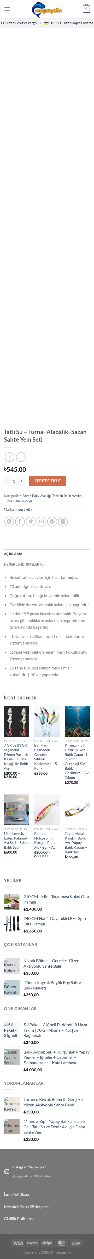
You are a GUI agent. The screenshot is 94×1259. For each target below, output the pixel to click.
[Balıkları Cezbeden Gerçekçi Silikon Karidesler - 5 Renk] (47, 721)
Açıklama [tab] (13, 554)
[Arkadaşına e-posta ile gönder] (41, 522)
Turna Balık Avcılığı (18, 501)
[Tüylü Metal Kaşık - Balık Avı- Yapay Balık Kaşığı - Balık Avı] (77, 809)
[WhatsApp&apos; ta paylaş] (9, 522)
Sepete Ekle (47, 480)
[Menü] (7, 9)
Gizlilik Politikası (19, 1218)
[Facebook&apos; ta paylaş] (20, 522)
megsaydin (23, 509)
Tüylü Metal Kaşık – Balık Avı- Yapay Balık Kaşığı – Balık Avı (76, 842)
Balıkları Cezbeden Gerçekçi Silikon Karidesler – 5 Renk (45, 756)
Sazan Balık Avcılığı (36, 496)
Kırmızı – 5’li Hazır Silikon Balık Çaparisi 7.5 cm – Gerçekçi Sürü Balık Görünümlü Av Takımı (77, 761)
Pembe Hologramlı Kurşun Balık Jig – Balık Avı (45, 840)
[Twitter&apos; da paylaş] (31, 522)
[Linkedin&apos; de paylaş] (63, 522)
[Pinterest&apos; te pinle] (52, 522)
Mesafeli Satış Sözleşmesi (27, 1206)
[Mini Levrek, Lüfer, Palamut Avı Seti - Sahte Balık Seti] (16, 809)
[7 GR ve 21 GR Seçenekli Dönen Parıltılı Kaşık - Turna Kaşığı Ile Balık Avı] (16, 721)
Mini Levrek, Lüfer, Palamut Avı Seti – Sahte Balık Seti (16, 840)
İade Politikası (16, 1194)
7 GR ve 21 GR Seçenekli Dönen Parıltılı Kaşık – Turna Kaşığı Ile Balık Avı (16, 756)
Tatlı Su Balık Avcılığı (67, 496)
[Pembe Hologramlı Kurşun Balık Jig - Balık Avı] (47, 809)
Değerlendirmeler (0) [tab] (24, 564)
